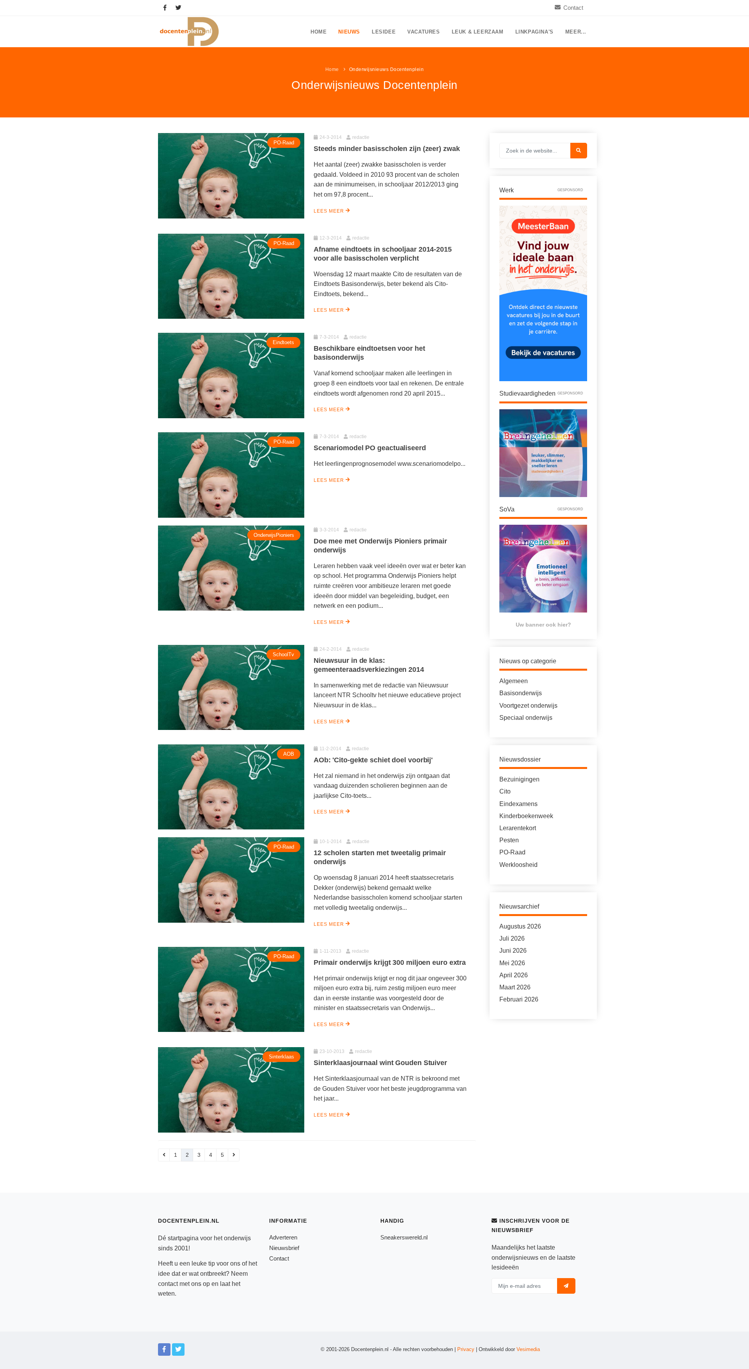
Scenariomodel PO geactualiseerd (370, 448)
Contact (573, 7)
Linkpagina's (534, 32)
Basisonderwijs (520, 693)
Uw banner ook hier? (543, 624)
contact (168, 1283)
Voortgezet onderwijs (528, 705)
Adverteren (283, 1237)
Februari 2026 (518, 999)
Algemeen (513, 681)
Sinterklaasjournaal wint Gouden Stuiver (380, 1063)
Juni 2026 (513, 950)
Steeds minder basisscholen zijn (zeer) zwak (387, 149)
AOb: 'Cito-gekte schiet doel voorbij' (373, 760)
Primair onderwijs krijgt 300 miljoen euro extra (390, 962)
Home (319, 32)
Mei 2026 (512, 963)
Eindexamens (518, 804)
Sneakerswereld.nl (404, 1237)
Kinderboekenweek (526, 816)
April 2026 (513, 975)
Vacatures (423, 32)
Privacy (465, 1349)
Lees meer (330, 211)
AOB (288, 754)
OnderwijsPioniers (274, 535)
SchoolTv (283, 654)
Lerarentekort (517, 828)
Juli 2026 (512, 938)
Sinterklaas (281, 1057)
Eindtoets (283, 342)
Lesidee (384, 32)
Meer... (575, 32)
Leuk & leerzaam (478, 32)
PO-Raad (283, 143)
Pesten (509, 840)
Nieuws (349, 32)
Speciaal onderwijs (525, 717)
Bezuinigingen (519, 779)
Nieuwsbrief (284, 1248)
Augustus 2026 (520, 926)
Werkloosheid (518, 864)
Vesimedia (528, 1349)
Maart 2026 (515, 987)
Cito (505, 791)
